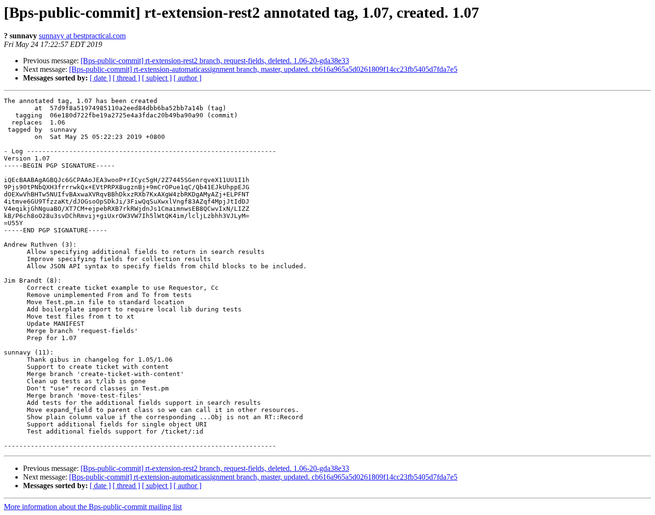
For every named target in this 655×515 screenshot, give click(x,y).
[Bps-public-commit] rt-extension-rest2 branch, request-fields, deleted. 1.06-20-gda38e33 (215, 61)
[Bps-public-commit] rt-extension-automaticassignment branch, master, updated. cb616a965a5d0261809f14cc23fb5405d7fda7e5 (263, 69)
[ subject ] (157, 78)
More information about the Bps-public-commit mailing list (93, 507)
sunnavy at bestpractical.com (82, 36)
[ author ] (187, 78)
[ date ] (100, 78)
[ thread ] (126, 78)
